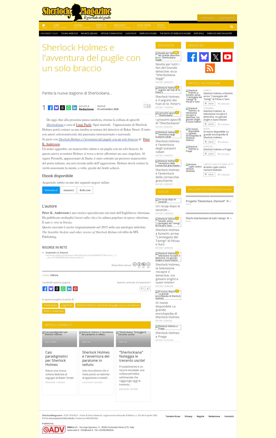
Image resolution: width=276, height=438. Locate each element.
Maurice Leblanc (89, 33)
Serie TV (102, 26)
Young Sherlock (69, 33)
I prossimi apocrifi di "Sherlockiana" (168, 121)
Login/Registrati (226, 18)
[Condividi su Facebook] (50, 107)
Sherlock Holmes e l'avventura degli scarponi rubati (167, 146)
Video (161, 26)
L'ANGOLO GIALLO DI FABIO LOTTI (218, 164)
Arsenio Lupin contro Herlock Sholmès (214, 168)
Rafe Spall (199, 33)
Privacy (188, 416)
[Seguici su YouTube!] (227, 57)
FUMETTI (207, 90)
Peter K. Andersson (54, 311)
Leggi (211, 103)
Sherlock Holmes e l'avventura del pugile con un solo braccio (98, 139)
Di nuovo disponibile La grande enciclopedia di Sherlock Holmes (216, 134)
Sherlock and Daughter (219, 33)
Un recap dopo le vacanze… (168, 207)
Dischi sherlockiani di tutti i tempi (206, 218)
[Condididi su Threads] (62, 107)
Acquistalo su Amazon (56, 252)
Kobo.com (85, 190)
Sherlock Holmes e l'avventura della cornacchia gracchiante (167, 175)
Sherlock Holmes (148, 33)
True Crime (144, 26)
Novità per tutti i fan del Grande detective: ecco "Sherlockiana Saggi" (167, 71)
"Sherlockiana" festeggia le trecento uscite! (132, 356)
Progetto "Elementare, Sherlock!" (205, 201)
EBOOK (86, 342)
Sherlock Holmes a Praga (167, 334)
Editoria (54, 275)
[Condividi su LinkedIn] (74, 107)
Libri (60, 26)
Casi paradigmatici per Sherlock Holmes (56, 358)
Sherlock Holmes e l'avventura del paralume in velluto (96, 358)
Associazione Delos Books (62, 418)
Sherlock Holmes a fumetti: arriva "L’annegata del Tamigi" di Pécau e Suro (168, 237)
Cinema (81, 26)
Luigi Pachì (130, 33)
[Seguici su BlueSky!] (204, 57)
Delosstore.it (51, 190)
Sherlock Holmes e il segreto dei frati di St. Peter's (168, 100)
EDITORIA (51, 342)
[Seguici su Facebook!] (192, 57)
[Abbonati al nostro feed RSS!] (210, 68)
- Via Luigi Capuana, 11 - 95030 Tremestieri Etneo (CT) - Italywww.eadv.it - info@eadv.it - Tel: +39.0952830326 (100, 428)
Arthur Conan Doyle (111, 33)
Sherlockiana (54, 124)
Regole (200, 416)
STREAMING (208, 108)
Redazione (86, 109)
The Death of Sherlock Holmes (175, 33)
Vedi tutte (227, 189)
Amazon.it (68, 190)
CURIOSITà (208, 146)
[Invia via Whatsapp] (68, 107)
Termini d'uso (173, 416)
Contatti (229, 416)
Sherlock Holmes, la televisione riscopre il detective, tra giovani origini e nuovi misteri (168, 273)
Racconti (122, 26)
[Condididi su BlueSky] (56, 107)
